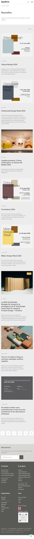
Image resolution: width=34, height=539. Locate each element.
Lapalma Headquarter (22, 471)
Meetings (3, 506)
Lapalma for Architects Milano (24, 473)
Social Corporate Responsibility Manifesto (24, 486)
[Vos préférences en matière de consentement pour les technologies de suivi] (31, 536)
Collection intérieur (4, 470)
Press (19, 500)
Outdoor (2, 509)
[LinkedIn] (25, 505)
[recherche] (28, 2)
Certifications (3, 480)
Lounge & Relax (4, 502)
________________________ (6, 477)
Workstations (3, 504)
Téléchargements (4, 478)
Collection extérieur (4, 471)
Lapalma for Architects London (24, 475)
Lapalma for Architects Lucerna (24, 477)
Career (19, 502)
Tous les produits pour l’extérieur (7, 475)
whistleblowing (21, 489)
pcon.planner (3, 482)
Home (2, 511)
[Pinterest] (23, 505)
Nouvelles (20, 480)
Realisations (3, 497)
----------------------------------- (5, 500)
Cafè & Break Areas (5, 507)
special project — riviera (22, 484)
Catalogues (3, 499)
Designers (20, 478)
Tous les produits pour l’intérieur (7, 473)
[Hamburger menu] (32, 2)
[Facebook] (21, 505)
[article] (17, 56)
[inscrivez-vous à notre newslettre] (21, 457)
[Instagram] (18, 505)
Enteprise (20, 470)
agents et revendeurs (22, 497)
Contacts (20, 499)
